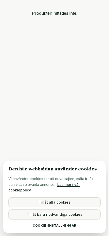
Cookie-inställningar (54, 225)
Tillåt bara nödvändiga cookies (54, 214)
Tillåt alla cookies (54, 202)
